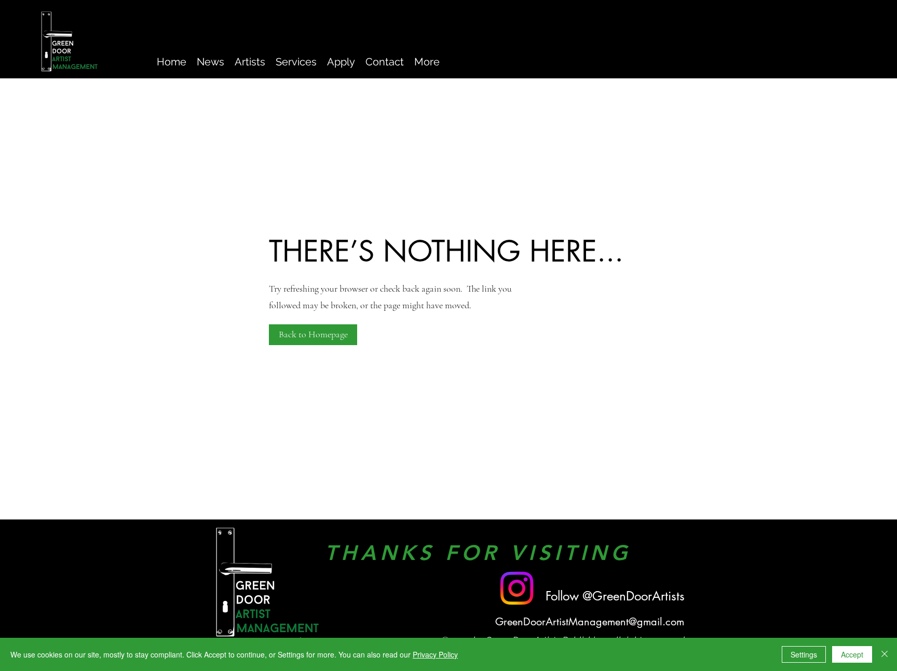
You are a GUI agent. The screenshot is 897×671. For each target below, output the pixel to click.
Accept (852, 654)
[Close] (884, 654)
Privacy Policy (435, 654)
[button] (313, 334)
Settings (804, 654)
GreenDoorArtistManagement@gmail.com (589, 621)
